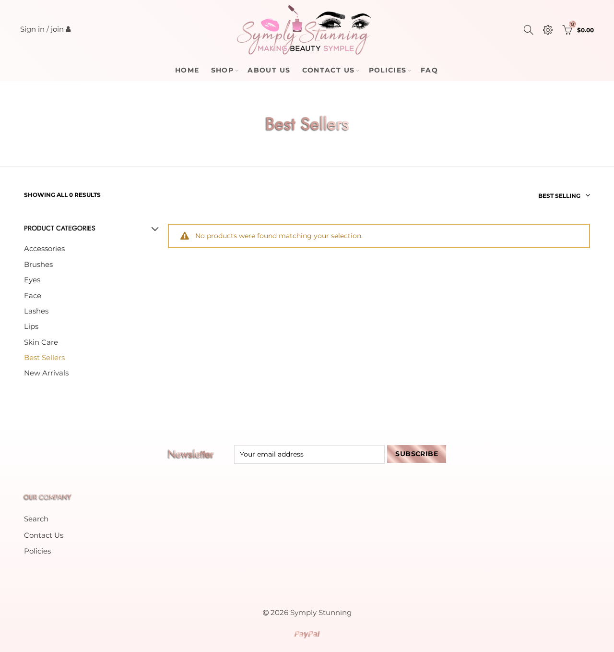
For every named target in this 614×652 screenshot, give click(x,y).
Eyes (32, 280)
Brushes (38, 264)
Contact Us (328, 70)
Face (32, 295)
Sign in (32, 29)
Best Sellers (44, 357)
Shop (222, 70)
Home (187, 70)
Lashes (36, 311)
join (57, 29)
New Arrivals (46, 373)
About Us (269, 70)
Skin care (41, 342)
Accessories (44, 248)
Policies (388, 70)
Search (36, 519)
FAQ (429, 70)
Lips (31, 326)
